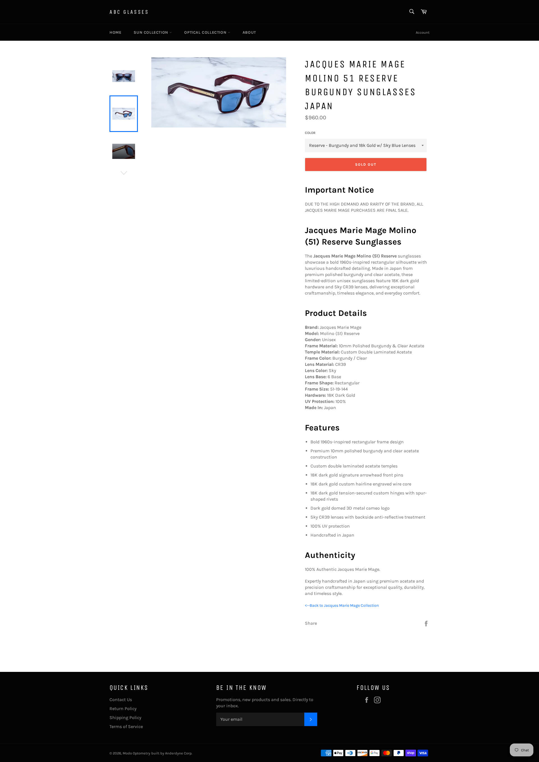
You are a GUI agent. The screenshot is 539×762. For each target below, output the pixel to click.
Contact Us (120, 699)
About (249, 32)
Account (423, 32)
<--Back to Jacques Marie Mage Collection (342, 605)
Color (310, 133)
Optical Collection (205, 32)
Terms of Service (126, 726)
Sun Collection (151, 32)
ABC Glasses (129, 12)
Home (115, 32)
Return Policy (122, 708)
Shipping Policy (125, 717)
